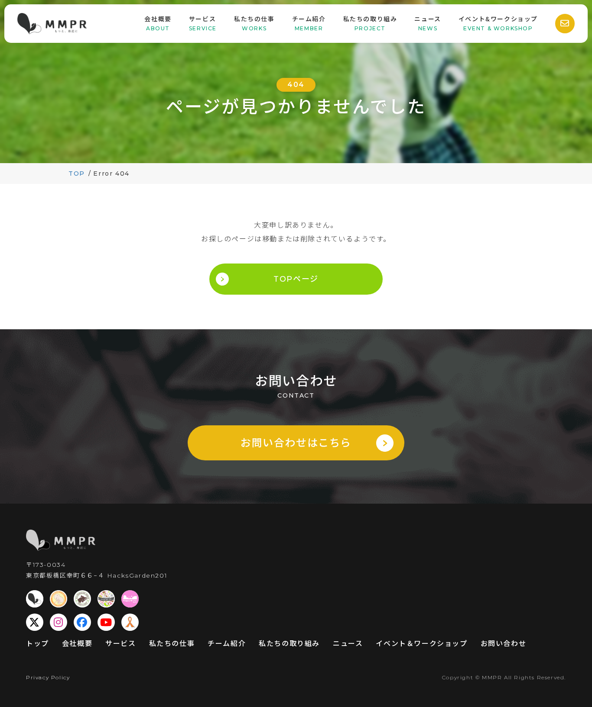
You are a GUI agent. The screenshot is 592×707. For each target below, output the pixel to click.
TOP (76, 173)
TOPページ (296, 279)
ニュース (348, 644)
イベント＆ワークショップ (421, 644)
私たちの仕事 (172, 644)
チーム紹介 (227, 644)
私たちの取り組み (289, 644)
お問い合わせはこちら (296, 443)
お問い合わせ (504, 644)
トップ (37, 644)
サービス (120, 644)
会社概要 (77, 644)
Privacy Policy (48, 677)
